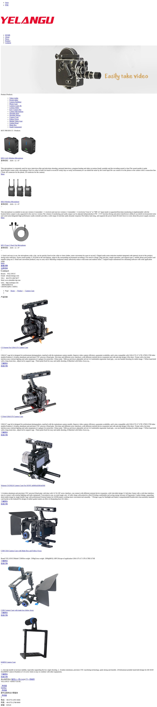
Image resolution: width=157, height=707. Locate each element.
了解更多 (4, 363)
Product (20, 291)
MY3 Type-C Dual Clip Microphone (13, 245)
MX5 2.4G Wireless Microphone (12, 158)
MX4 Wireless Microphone (10, 202)
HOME (7, 35)
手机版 (4, 686)
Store (7, 3)
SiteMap (4, 688)
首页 (13, 679)
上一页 (17, 679)
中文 (7, 5)
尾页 (33, 679)
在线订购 (4, 366)
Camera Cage (29, 291)
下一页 (28, 679)
